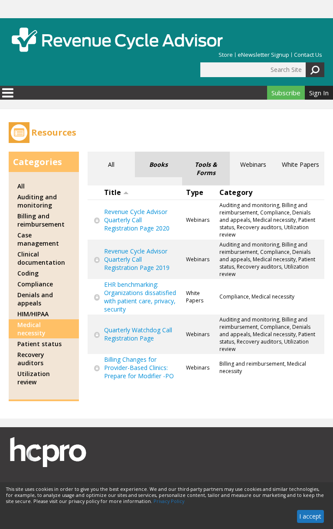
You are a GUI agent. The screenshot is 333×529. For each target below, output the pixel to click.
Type (194, 192)
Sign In (319, 92)
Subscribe (285, 92)
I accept (310, 516)
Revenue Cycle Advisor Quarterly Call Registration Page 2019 (137, 259)
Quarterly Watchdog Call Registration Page (138, 334)
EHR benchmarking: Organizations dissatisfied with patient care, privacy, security (140, 296)
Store (226, 54)
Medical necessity (31, 329)
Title (112, 192)
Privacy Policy (168, 501)
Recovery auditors (30, 359)
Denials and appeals (35, 299)
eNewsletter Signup (263, 54)
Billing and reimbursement (41, 220)
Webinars (253, 164)
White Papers (300, 164)
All (111, 164)
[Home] (117, 39)
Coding (28, 273)
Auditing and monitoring (37, 201)
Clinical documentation (41, 258)
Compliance (35, 284)
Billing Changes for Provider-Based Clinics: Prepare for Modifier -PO (139, 367)
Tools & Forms (206, 168)
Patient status (39, 344)
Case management (38, 239)
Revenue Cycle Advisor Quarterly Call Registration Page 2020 (137, 220)
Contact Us (308, 54)
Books (158, 164)
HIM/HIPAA (33, 314)
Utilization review (33, 378)
